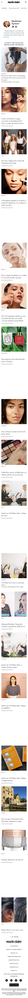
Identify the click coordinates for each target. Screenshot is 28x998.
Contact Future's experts (14, 949)
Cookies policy (14, 967)
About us (14, 970)
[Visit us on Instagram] (11, 980)
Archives (16, 936)
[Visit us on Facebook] (16, 980)
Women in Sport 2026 (14, 8)
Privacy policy (14, 963)
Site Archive (14, 946)
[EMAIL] (16, 26)
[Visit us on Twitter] (6, 980)
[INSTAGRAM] (13, 26)
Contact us (14, 953)
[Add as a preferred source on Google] (14, 984)
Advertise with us (14, 960)
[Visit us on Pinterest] (21, 980)
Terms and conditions (14, 956)
